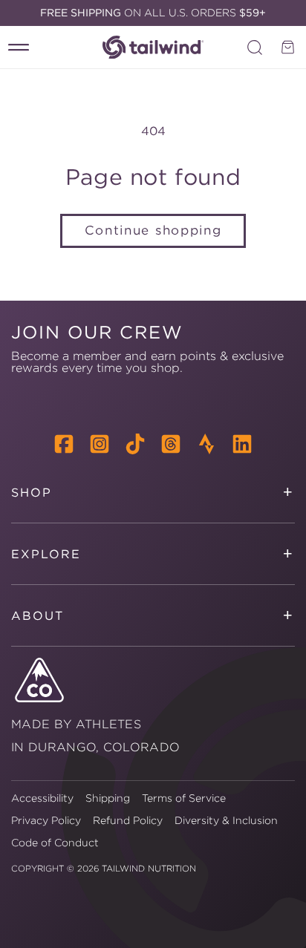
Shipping (107, 798)
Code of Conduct (55, 842)
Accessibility (42, 798)
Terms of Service (184, 798)
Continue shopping (153, 230)
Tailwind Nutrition (149, 868)
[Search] (254, 47)
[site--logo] (153, 47)
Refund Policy (128, 820)
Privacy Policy (46, 820)
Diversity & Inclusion (226, 820)
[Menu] (18, 47)
